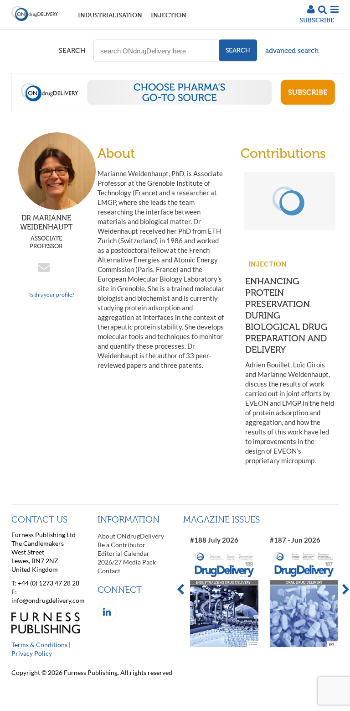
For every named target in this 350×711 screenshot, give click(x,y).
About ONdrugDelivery (131, 536)
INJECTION (168, 15)
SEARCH (72, 51)
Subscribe (316, 20)
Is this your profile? (51, 294)
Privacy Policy (31, 653)
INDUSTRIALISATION (110, 15)
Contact (109, 571)
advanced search (292, 51)
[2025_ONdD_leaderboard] (177, 109)
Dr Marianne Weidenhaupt (46, 231)
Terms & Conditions (39, 644)
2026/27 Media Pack (127, 562)
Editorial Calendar (123, 553)
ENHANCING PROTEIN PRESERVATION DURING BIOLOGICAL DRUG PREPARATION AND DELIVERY (286, 315)
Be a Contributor (121, 545)
